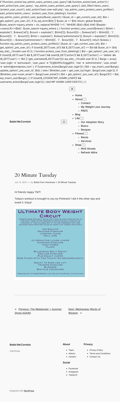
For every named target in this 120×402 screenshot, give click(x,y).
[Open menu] (64, 122)
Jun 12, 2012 (21, 182)
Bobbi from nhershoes (44, 182)
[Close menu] (72, 89)
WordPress (29, 390)
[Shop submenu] (83, 145)
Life (77, 118)
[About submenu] (84, 99)
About (78, 99)
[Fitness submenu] (86, 133)
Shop (78, 144)
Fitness (79, 133)
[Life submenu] (81, 118)
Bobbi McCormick (20, 121)
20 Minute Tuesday (67, 182)
